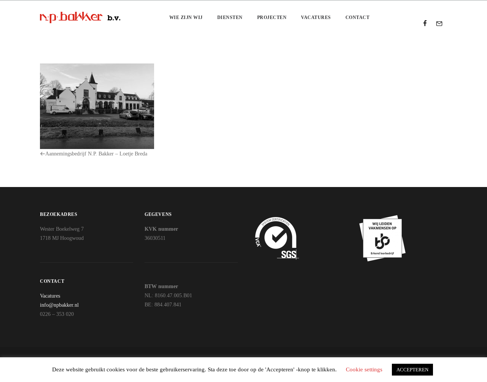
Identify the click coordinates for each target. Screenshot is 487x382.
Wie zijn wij (186, 17)
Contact (357, 17)
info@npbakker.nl (59, 305)
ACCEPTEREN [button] (412, 369)
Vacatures (316, 17)
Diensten (230, 17)
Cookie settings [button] (364, 369)
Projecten (272, 17)
